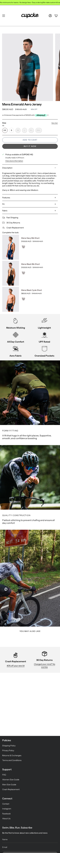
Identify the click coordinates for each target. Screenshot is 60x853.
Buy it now (30, 146)
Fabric (4, 210)
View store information (14, 161)
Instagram (6, 808)
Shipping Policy (8, 745)
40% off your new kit (16, 665)
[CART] (56, 16)
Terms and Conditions (11, 760)
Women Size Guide (10, 779)
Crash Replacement (11, 789)
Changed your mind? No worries (44, 665)
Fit (3, 204)
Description (7, 168)
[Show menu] (3, 16)
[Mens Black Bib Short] (10, 273)
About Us (6, 818)
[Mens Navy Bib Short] (10, 247)
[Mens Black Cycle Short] (10, 299)
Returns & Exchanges (11, 755)
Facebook (6, 813)
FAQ (4, 774)
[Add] (23, 247)
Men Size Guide (9, 784)
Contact (5, 804)
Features (6, 197)
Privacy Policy (8, 750)
